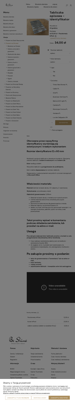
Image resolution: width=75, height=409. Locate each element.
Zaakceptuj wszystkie (59, 398)
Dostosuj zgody (40, 398)
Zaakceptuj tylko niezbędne (18, 398)
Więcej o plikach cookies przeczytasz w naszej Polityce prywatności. (26, 393)
